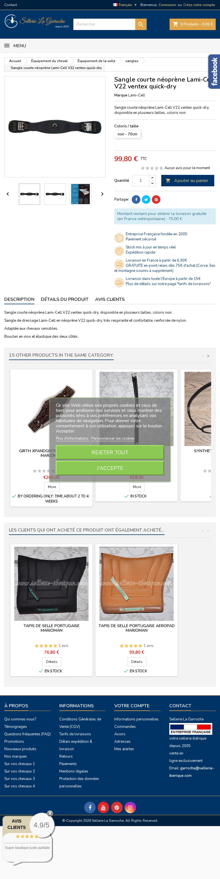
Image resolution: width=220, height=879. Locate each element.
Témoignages (15, 726)
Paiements (68, 764)
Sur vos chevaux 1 (19, 764)
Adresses (122, 741)
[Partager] (136, 199)
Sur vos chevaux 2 (19, 771)
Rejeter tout (109, 452)
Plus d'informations (72, 438)
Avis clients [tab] (110, 299)
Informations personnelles (136, 719)
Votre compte (132, 706)
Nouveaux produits (20, 749)
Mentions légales (73, 771)
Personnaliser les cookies (113, 438)
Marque (120, 95)
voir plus (34, 859)
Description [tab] (19, 299)
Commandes (125, 726)
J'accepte (110, 468)
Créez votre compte (199, 5)
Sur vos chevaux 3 (19, 778)
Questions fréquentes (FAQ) (27, 734)
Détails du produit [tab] (65, 299)
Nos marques (15, 756)
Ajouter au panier (187, 180)
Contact (10, 5)
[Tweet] (146, 199)
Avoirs (119, 734)
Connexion (167, 5)
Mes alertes (124, 749)
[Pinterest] (156, 199)
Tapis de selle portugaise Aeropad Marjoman (137, 628)
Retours (66, 756)
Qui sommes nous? (20, 719)
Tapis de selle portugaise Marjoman (51, 628)
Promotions (14, 741)
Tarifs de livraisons (75, 734)
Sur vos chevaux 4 (19, 786)
